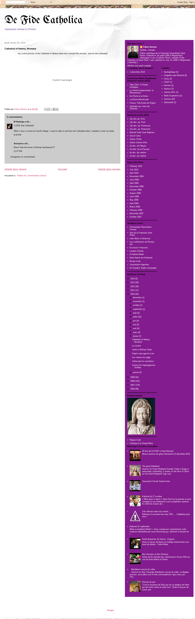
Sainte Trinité (135, 139)
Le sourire (136, 346)
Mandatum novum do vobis (143, 569)
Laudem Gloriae (137, 251)
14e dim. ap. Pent (137, 122)
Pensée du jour (148, 582)
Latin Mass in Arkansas (140, 238)
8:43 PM (17, 135)
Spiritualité (168, 102)
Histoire (167, 85)
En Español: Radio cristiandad (143, 268)
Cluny (166, 79)
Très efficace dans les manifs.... (156, 511)
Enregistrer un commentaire (23, 157)
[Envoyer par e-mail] (45, 109)
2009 (132, 377)
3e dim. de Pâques (138, 146)
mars (135, 332)
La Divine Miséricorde (139, 99)
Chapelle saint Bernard (174, 75)
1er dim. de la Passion (139, 149)
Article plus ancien (109, 169)
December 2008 (137, 186)
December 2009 (137, 176)
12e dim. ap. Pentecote (140, 129)
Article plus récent (15, 169)
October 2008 (136, 190)
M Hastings (19, 122)
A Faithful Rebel (137, 254)
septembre (138, 309)
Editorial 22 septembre (139, 526)
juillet (135, 317)
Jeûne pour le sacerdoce (143, 361)
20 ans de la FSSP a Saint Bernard (157, 451)
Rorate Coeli (135, 261)
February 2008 (136, 210)
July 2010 (134, 169)
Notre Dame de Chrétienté (141, 258)
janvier (136, 372)
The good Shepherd (150, 466)
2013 (132, 282)
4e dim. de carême (138, 152)
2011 (132, 290)
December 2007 (137, 213)
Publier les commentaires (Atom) (31, 175)
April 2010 (134, 173)
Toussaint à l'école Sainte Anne (156, 481)
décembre (137, 297)
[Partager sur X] (51, 109)
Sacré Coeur (135, 136)
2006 (132, 389)
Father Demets (21, 109)
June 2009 (134, 180)
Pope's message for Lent (143, 353)
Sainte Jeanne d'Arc (138, 142)
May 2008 (134, 200)
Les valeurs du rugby (141, 357)
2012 (132, 286)
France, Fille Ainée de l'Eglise (143, 103)
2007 (132, 385)
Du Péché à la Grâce (139, 96)
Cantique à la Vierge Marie (141, 443)
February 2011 (136, 166)
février (136, 336)
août (135, 313)
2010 (132, 294)
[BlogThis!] (48, 109)
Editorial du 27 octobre (152, 496)
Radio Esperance (171, 95)
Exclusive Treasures (139, 247)
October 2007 (136, 217)
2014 (132, 278)
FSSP (166, 82)
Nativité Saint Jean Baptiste (142, 132)
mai (135, 324)
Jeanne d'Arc (169, 92)
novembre (137, 301)
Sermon (167, 99)
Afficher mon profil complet (139, 66)
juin (134, 321)
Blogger (110, 610)
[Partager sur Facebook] (54, 109)
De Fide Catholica (44, 20)
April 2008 (134, 203)
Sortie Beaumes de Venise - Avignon (158, 539)
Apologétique (169, 72)
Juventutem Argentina (139, 264)
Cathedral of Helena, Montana (141, 340)
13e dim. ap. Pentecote (140, 126)
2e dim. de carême (138, 156)
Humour (167, 89)
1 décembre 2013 (137, 72)
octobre (136, 305)
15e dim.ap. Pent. (137, 119)
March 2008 (135, 207)
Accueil (62, 169)
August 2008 (135, 193)
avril (135, 328)
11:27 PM (18, 151)
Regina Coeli (135, 440)
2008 (132, 381)
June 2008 (134, 196)
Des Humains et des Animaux (155, 554)
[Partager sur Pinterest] (57, 109)
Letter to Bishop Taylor (142, 349)
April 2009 (134, 183)
